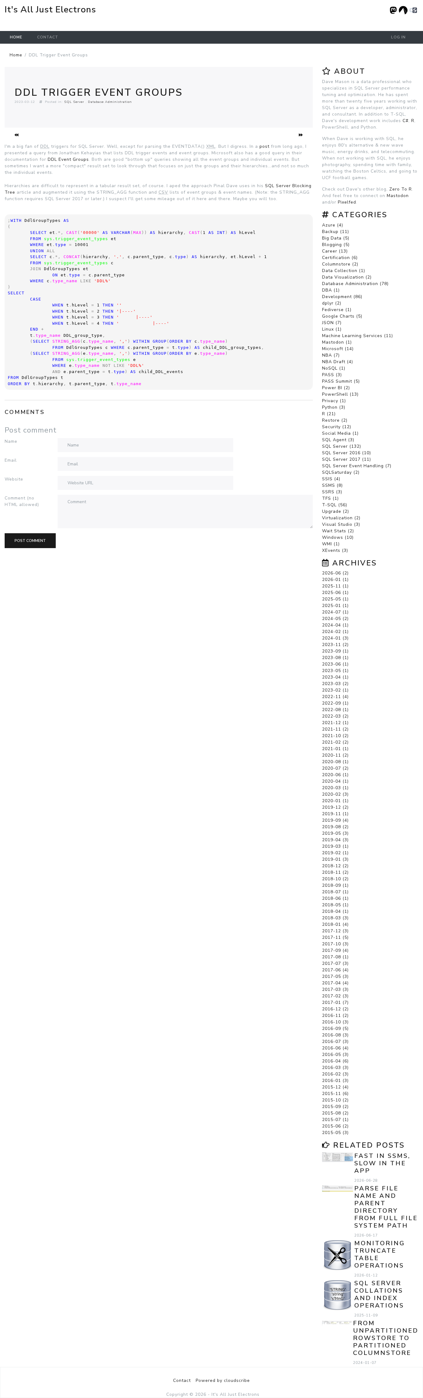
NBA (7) (331, 355)
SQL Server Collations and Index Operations (379, 1294)
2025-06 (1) (335, 593)
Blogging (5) (336, 245)
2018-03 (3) (335, 918)
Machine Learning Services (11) (357, 336)
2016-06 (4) (335, 1048)
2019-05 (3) (335, 833)
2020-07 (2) (335, 768)
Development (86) (342, 297)
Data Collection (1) (343, 271)
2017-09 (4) (335, 950)
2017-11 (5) (335, 937)
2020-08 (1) (335, 762)
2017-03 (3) (335, 989)
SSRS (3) (332, 492)
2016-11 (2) (335, 1015)
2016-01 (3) (335, 1081)
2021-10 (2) (335, 736)
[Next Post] (301, 135)
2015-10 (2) (335, 1100)
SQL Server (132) (341, 446)
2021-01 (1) (335, 749)
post (264, 146)
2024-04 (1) (335, 625)
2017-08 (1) (335, 957)
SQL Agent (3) (338, 440)
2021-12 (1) (335, 723)
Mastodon (398, 196)
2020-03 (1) (335, 788)
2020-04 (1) (335, 781)
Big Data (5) (335, 238)
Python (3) (333, 407)
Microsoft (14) (338, 349)
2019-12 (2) (335, 807)
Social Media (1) (340, 433)
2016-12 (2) (335, 1009)
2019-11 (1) (335, 814)
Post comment (30, 540)
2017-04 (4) (335, 983)
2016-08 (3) (335, 1035)
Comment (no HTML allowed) (22, 501)
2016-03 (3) (335, 1067)
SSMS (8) (332, 485)
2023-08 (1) (335, 658)
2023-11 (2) (335, 645)
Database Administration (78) (355, 284)
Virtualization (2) (341, 518)
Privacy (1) (334, 401)
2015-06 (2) (335, 1126)
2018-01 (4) (335, 924)
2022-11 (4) (335, 697)
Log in (398, 37)
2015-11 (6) (335, 1094)
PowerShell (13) (340, 394)
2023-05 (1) (335, 671)
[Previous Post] (16, 135)
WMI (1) (331, 544)
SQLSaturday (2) (341, 472)
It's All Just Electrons (50, 9)
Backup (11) (335, 232)
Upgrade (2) (335, 511)
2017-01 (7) (335, 1002)
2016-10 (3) (335, 1022)
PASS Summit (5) (341, 381)
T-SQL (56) (334, 505)
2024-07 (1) (335, 612)
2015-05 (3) (335, 1133)
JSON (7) (332, 323)
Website (14, 479)
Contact (47, 37)
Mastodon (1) (337, 342)
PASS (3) (332, 375)
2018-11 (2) (335, 872)
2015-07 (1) (335, 1120)
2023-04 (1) (335, 677)
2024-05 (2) (335, 619)
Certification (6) (340, 258)
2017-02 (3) (335, 996)
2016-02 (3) (335, 1074)
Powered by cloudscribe (223, 1380)
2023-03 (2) (335, 684)
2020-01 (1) (335, 801)
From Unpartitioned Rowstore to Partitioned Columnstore (385, 1338)
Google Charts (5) (342, 316)
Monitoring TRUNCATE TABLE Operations (379, 1254)
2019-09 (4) (335, 820)
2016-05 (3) (335, 1054)
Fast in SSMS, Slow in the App (382, 1163)
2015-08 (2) (335, 1113)
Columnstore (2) (340, 264)
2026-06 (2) (335, 573)
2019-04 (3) (335, 840)
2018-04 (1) (335, 911)
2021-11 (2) (335, 729)
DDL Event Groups (68, 159)
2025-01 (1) (335, 606)
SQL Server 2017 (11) (346, 459)
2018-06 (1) (335, 898)
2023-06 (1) (335, 664)
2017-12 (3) (335, 931)
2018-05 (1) (335, 905)
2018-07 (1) (335, 892)
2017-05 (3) (335, 976)
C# (405, 121)
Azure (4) (332, 225)
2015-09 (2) (335, 1107)
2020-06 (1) (335, 775)
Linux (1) (332, 329)
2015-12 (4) (335, 1087)
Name (11, 441)
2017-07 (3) (335, 963)
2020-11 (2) (335, 755)
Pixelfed (347, 202)
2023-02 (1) (335, 690)
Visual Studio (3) (341, 524)
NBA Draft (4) (337, 362)
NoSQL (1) (333, 368)
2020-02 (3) (335, 794)
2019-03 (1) (335, 846)
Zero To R (400, 189)
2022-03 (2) (335, 716)
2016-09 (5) (335, 1028)
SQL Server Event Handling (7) (356, 466)
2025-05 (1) (335, 599)
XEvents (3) (335, 550)
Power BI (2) (336, 388)
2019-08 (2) (335, 827)
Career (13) (335, 251)
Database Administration (110, 101)
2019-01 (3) (335, 859)
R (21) (329, 414)
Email (11, 460)
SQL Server (74, 101)
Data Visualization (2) (347, 277)
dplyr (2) (331, 303)
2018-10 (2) (335, 879)
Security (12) (336, 427)
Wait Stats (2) (338, 531)
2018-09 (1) (335, 885)
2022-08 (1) (335, 710)
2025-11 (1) (335, 586)
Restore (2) (334, 420)
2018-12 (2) (335, 866)
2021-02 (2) (335, 742)
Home (16, 37)
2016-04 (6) (335, 1061)
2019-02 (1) (335, 853)
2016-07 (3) (335, 1041)
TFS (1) (330, 498)
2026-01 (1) (335, 579)
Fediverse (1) (336, 310)
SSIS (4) (331, 479)
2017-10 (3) (335, 944)
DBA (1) (331, 290)
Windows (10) (338, 537)
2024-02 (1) (335, 632)
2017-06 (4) (335, 970)
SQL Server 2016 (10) (346, 453)
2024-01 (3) (335, 638)
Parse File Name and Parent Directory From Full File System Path (386, 1207)
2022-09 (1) (335, 703)
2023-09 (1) (335, 651)
